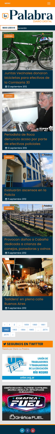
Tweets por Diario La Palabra (15, 348)
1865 (31, 329)
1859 (26, 324)
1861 (43, 324)
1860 (34, 324)
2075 (6, 334)
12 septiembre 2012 (17, 86)
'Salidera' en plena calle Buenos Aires (23, 301)
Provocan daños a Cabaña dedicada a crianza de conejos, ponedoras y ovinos (27, 244)
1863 (14, 329)
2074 (45, 329)
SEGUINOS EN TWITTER (24, 344)
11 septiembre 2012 (17, 199)
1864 (23, 329)
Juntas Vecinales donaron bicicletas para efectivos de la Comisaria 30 (26, 78)
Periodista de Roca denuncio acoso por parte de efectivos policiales (25, 139)
